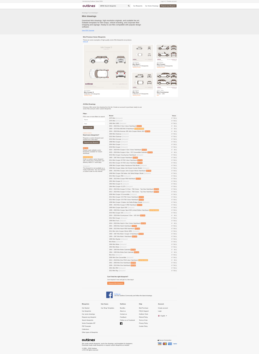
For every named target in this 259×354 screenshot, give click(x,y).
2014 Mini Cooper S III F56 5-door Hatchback (126, 199)
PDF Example (86, 326)
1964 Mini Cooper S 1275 (121, 186)
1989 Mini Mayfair (118, 239)
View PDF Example (88, 30)
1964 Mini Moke (118, 247)
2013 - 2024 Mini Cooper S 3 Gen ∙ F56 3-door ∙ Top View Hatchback (134, 189)
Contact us (123, 314)
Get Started (85, 308)
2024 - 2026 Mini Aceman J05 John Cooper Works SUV (129, 131)
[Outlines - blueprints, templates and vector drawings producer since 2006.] (89, 6)
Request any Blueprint (168, 6)
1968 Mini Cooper (118, 142)
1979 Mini (116, 118)
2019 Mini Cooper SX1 (120, 213)
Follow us (117, 294)
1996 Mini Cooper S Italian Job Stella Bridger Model (129, 202)
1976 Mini (116, 121)
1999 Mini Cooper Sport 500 (122, 207)
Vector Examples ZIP (88, 323)
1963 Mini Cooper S (119, 184)
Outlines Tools (143, 314)
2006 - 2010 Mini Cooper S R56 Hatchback (125, 205)
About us (123, 311)
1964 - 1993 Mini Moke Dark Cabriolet (124, 252)
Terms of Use (143, 320)
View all (85, 41)
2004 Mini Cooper (118, 144)
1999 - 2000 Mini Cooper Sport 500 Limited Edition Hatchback (134, 210)
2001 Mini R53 (117, 268)
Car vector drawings (88, 314)
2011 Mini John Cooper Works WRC (124, 231)
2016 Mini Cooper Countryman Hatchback (126, 155)
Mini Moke (116, 241)
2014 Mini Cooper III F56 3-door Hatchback (125, 160)
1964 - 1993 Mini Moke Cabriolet (122, 249)
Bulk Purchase (143, 308)
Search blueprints (87, 320)
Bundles (122, 308)
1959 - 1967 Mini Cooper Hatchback (123, 157)
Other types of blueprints (90, 332)
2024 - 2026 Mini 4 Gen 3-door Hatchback (125, 126)
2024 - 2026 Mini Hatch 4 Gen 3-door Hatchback (127, 223)
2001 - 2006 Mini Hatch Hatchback (123, 226)
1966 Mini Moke (118, 244)
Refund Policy (143, 317)
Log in (163, 1)
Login (160, 311)
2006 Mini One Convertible (121, 257)
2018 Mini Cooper (118, 147)
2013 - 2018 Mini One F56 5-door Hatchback (128, 260)
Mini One (115, 255)
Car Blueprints (137, 6)
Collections (85, 329)
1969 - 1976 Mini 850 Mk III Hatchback (126, 128)
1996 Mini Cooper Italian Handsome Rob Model (128, 165)
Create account (172, 1)
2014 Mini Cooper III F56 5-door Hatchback (125, 163)
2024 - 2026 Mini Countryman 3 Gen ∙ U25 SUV (127, 215)
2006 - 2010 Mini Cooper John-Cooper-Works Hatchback (130, 170)
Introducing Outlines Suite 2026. (92, 1)
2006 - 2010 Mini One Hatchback (122, 265)
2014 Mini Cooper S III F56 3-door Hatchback (126, 197)
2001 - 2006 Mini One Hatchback (122, 263)
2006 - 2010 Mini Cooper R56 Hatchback (125, 178)
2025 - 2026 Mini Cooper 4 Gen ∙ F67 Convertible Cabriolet (130, 152)
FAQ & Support (144, 311)
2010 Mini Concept (118, 139)
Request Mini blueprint (116, 283)
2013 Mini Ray (117, 270)
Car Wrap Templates (107, 308)
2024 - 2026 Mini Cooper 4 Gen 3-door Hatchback (128, 149)
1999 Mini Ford (117, 220)
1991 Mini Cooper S (119, 181)
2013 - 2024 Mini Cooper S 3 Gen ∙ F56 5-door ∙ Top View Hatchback (134, 192)
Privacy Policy (143, 323)
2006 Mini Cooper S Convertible (123, 194)
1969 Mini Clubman (119, 134)
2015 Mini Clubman (119, 136)
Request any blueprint (89, 317)
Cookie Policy (143, 326)
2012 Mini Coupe (118, 218)
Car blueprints (86, 311)
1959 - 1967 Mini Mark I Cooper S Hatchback (126, 234)
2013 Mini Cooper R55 (120, 176)
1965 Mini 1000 (117, 123)
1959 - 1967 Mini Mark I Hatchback (123, 236)
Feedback (123, 317)
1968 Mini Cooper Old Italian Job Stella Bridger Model (130, 173)
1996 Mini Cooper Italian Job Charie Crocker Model (129, 168)
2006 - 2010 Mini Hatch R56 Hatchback (124, 228)
